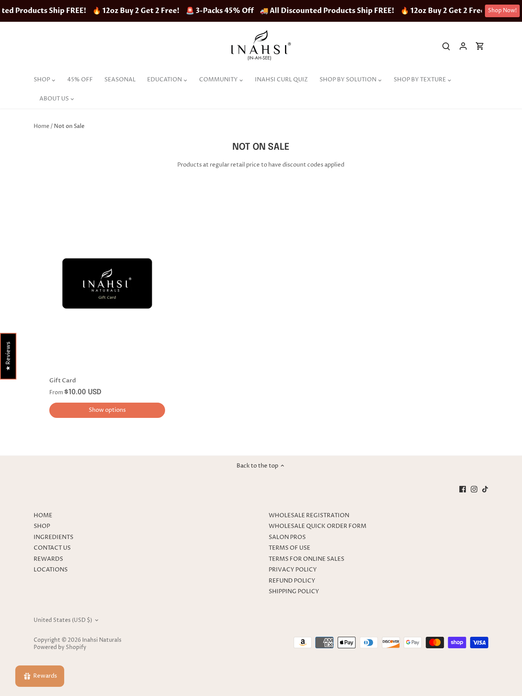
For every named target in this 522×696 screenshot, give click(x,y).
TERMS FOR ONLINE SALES (306, 559)
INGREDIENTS (53, 537)
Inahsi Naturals (102, 640)
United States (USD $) (63, 620)
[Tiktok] (485, 489)
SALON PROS (287, 537)
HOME (43, 515)
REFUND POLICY (292, 581)
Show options (107, 410)
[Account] (463, 46)
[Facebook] (462, 489)
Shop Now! (502, 10)
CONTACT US (52, 548)
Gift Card (62, 380)
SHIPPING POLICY (294, 592)
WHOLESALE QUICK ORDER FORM (317, 526)
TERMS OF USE (289, 548)
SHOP (42, 526)
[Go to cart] (480, 46)
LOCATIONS (51, 570)
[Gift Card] (107, 284)
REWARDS (48, 559)
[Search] (446, 46)
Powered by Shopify (60, 647)
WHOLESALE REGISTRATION (309, 515)
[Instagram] (474, 489)
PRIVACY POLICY (293, 570)
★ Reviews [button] (8, 356)
